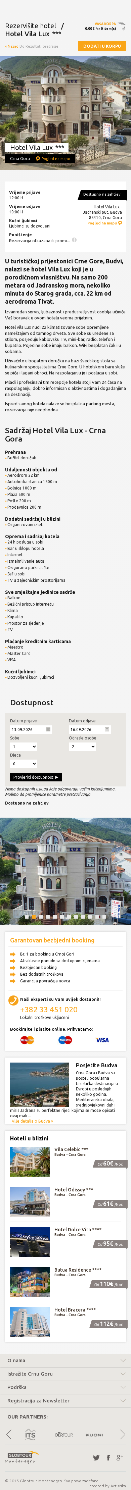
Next (122, 1434)
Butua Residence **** (77, 1270)
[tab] (65, 1361)
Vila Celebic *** (71, 1149)
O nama (16, 1360)
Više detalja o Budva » (32, 1121)
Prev (8, 1434)
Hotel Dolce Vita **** (77, 1229)
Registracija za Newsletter (38, 1400)
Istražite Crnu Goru (30, 1374)
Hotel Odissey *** (73, 1189)
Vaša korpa (105, 24)
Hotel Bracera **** (75, 1310)
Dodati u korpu (102, 46)
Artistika (118, 1486)
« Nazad (12, 46)
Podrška (17, 1387)
